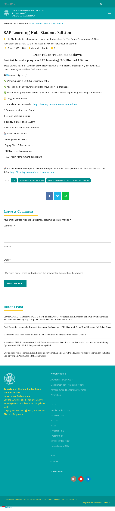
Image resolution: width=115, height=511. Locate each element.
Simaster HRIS (57, 430)
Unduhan (54, 461)
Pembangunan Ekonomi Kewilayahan (68, 389)
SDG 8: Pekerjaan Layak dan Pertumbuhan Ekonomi (52, 43)
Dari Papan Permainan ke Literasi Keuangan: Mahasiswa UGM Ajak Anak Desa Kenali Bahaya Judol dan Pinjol (57, 327)
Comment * (9, 225)
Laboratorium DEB (59, 446)
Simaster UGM (57, 415)
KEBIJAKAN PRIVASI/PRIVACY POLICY (96, 502)
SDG (13, 180)
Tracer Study (56, 435)
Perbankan (55, 395)
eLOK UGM (55, 420)
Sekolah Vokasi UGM (60, 410)
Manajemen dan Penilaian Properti (67, 384)
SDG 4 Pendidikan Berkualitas (31, 180)
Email (6, 259)
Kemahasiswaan (29, 39)
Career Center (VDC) (60, 440)
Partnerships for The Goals (63, 39)
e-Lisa (53, 425)
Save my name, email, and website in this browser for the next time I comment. (44, 273)
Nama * (7, 246)
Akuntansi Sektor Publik (61, 379)
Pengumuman (84, 39)
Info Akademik (21, 23)
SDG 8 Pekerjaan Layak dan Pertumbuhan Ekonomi (68, 180)
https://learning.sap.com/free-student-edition (55, 104)
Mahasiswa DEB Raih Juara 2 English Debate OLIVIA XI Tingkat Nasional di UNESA (45, 334)
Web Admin (42, 48)
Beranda (8, 23)
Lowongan (44, 39)
